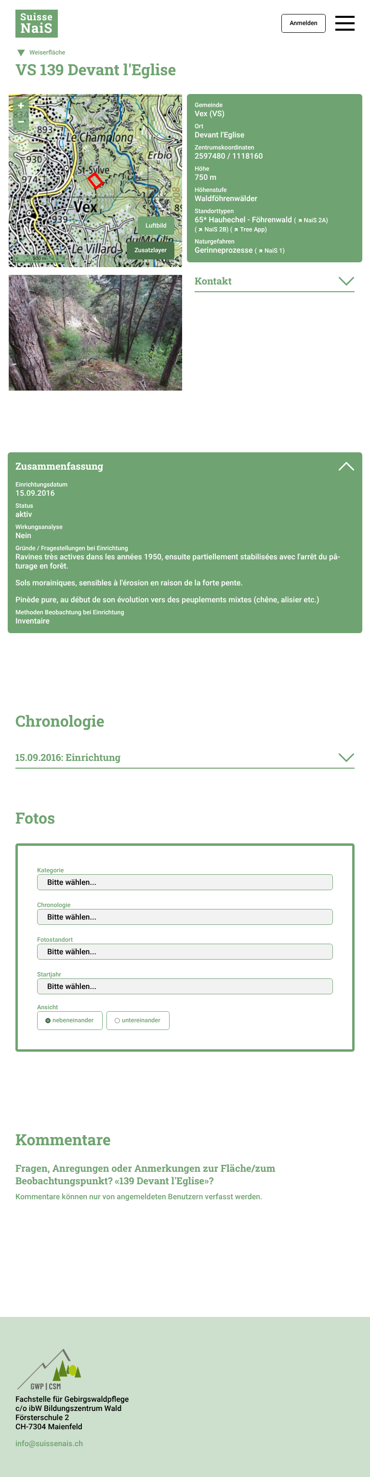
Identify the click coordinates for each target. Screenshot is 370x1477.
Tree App (252, 229)
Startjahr (49, 974)
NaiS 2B (215, 229)
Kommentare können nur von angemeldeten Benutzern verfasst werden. (139, 1196)
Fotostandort (55, 940)
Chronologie (53, 905)
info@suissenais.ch (49, 1443)
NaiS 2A (315, 220)
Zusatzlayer (150, 250)
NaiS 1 (273, 251)
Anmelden (303, 23)
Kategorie (50, 870)
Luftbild (156, 226)
